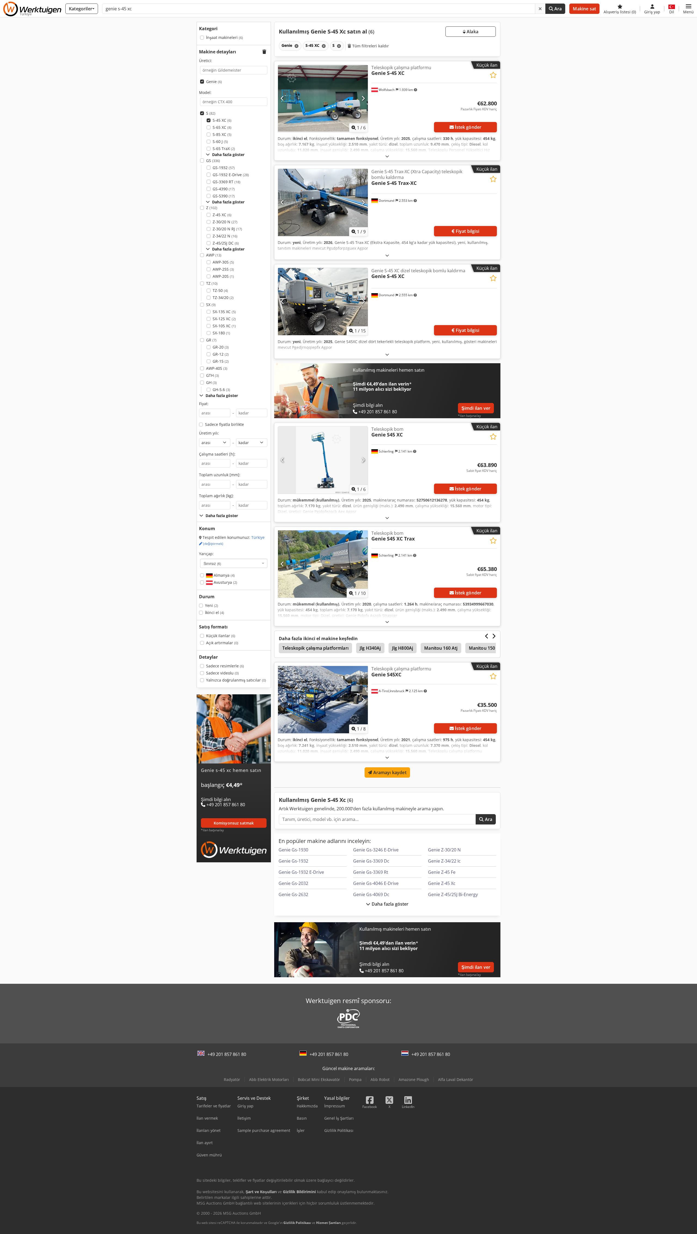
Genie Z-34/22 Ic (444, 861)
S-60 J (220, 141)
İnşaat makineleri (224, 37)
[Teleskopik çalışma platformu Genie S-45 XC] (323, 98)
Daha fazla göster (390, 904)
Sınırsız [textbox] (212, 563)
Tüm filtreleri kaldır (370, 45)
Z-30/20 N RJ (227, 228)
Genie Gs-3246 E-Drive (376, 850)
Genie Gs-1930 (293, 850)
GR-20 (221, 347)
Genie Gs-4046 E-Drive (376, 883)
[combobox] (233, 563)
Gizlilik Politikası (297, 1222)
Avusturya (225, 582)
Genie (214, 81)
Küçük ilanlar (220, 635)
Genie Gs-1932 (293, 861)
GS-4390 (224, 188)
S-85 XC (222, 134)
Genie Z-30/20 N (444, 850)
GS (213, 160)
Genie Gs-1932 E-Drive (301, 872)
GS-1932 (224, 167)
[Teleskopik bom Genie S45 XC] (323, 460)
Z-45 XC (222, 214)
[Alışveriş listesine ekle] (493, 75)
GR (211, 340)
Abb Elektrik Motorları (269, 1079)
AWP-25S (223, 269)
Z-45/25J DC (226, 243)
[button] (688, 9)
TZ (212, 283)
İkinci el (214, 612)
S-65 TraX (224, 148)
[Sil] (540, 9)
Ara (557, 9)
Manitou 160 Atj (440, 648)
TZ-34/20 (223, 297)
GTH (212, 375)
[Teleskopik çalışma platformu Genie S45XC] (323, 699)
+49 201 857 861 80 (226, 1054)
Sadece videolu (222, 673)
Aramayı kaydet (389, 772)
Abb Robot (380, 1079)
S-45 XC (222, 120)
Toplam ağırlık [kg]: (216, 495)
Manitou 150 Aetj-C (489, 648)
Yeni (211, 605)
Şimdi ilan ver (475, 408)
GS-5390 (224, 195)
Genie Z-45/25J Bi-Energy (453, 894)
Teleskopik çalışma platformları (315, 648)
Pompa (355, 1079)
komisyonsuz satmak (234, 823)
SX (211, 304)
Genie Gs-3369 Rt (370, 872)
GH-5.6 (221, 389)
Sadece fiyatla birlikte (224, 424)
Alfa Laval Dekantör (455, 1079)
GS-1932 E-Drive (231, 174)
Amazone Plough (414, 1079)
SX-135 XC (224, 311)
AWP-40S (216, 368)
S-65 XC (222, 127)
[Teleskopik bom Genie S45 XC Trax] (323, 564)
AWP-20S (223, 276)
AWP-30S (223, 262)
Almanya (224, 575)
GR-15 (221, 361)
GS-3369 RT (226, 181)
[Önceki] (282, 98)
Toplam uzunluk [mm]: (219, 474)
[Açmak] (387, 156)
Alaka (472, 32)
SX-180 (221, 332)
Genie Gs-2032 (293, 883)
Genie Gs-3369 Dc (371, 861)
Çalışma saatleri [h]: (217, 454)
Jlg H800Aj (402, 648)
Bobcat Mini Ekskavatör (319, 1079)
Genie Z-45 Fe (442, 872)
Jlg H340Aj (370, 648)
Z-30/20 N (225, 221)
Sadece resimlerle (225, 665)
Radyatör (232, 1079)
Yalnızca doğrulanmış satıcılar (236, 680)
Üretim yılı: (209, 433)
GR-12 (221, 354)
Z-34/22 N (225, 236)
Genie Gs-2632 (293, 894)
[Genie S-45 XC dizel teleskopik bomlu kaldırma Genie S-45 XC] (323, 301)
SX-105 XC (224, 325)
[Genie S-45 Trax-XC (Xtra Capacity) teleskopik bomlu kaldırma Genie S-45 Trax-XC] (323, 202)
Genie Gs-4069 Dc (371, 894)
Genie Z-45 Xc (442, 883)
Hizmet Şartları (328, 1222)
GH (211, 382)
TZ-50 (220, 290)
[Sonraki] (363, 98)
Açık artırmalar (222, 642)
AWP (213, 255)
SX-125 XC (224, 318)
